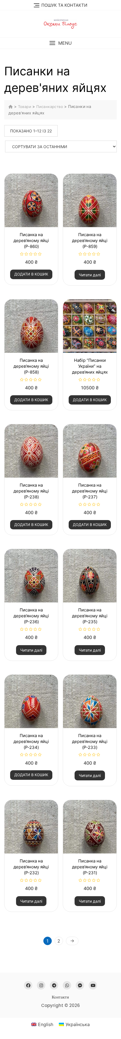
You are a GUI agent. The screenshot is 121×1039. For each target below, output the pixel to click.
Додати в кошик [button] (31, 274)
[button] (60, 43)
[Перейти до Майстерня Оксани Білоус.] (11, 106)
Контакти (60, 997)
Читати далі (90, 274)
